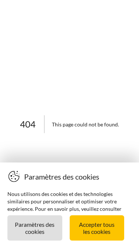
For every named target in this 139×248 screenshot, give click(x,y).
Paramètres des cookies (34, 228)
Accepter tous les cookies (97, 228)
